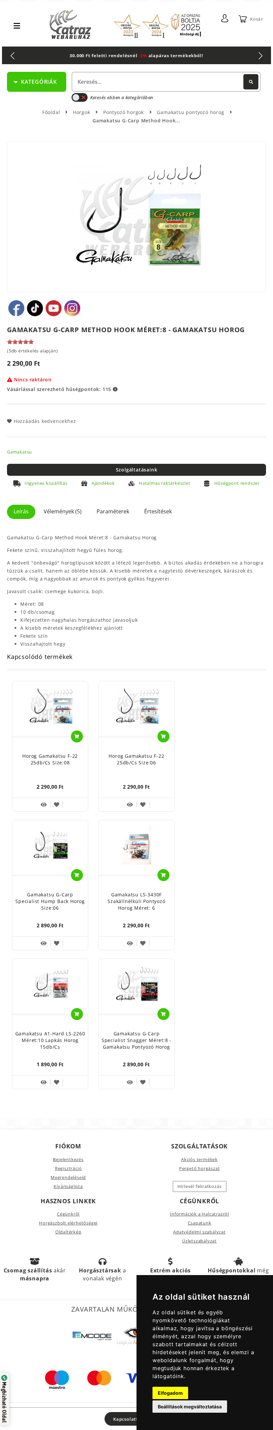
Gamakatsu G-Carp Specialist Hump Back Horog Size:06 (50, 901)
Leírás (21, 511)
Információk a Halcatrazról (199, 1214)
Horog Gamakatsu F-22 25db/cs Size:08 (50, 759)
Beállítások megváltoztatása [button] (190, 1406)
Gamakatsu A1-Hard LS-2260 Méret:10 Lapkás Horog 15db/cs (50, 1040)
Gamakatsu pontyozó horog (191, 112)
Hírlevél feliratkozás (199, 1186)
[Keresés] (250, 81)
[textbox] (165, 81)
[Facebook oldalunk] (16, 308)
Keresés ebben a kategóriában (121, 97)
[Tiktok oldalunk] (35, 308)
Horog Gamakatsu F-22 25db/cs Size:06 (136, 759)
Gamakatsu (19, 452)
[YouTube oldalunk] (53, 308)
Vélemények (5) (63, 511)
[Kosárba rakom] (77, 736)
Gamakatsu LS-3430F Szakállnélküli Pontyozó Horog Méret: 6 (136, 901)
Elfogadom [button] (170, 1393)
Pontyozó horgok (124, 112)
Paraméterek (113, 511)
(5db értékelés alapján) (32, 351)
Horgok (82, 112)
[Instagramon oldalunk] (72, 308)
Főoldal (51, 112)
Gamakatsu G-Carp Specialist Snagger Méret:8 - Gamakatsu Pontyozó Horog (136, 1040)
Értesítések (158, 511)
